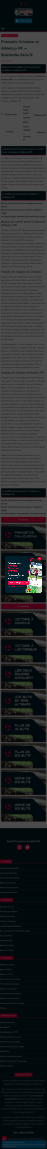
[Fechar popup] (39, 559)
